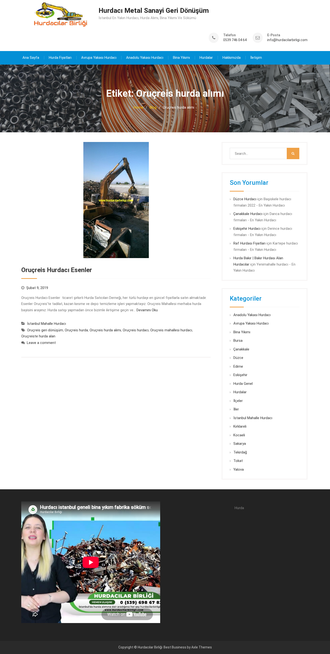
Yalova (238, 469)
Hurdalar (206, 57)
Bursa (238, 340)
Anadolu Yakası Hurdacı (144, 57)
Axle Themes (201, 647)
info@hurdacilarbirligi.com (287, 40)
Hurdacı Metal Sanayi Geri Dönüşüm (154, 11)
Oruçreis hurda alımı (105, 330)
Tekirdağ (240, 452)
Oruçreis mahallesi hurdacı (171, 330)
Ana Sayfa (30, 57)
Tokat (238, 461)
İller (236, 409)
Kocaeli (239, 435)
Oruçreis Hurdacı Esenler (56, 270)
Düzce (238, 358)
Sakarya (239, 443)
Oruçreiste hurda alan (38, 336)
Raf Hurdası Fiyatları (249, 243)
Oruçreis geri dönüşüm (45, 330)
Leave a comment (41, 343)
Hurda (239, 508)
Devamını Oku (147, 310)
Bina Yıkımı (181, 57)
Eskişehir (240, 375)
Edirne (238, 366)
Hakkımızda (231, 57)
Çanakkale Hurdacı (247, 214)
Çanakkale (241, 349)
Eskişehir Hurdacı (246, 228)
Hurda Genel (243, 383)
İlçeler (238, 401)
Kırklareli (239, 426)
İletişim (256, 57)
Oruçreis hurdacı (136, 330)
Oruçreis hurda (76, 330)
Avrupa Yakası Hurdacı (98, 57)
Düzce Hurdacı (244, 199)
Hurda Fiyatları (60, 57)
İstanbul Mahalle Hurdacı (46, 323)
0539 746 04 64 (235, 40)
